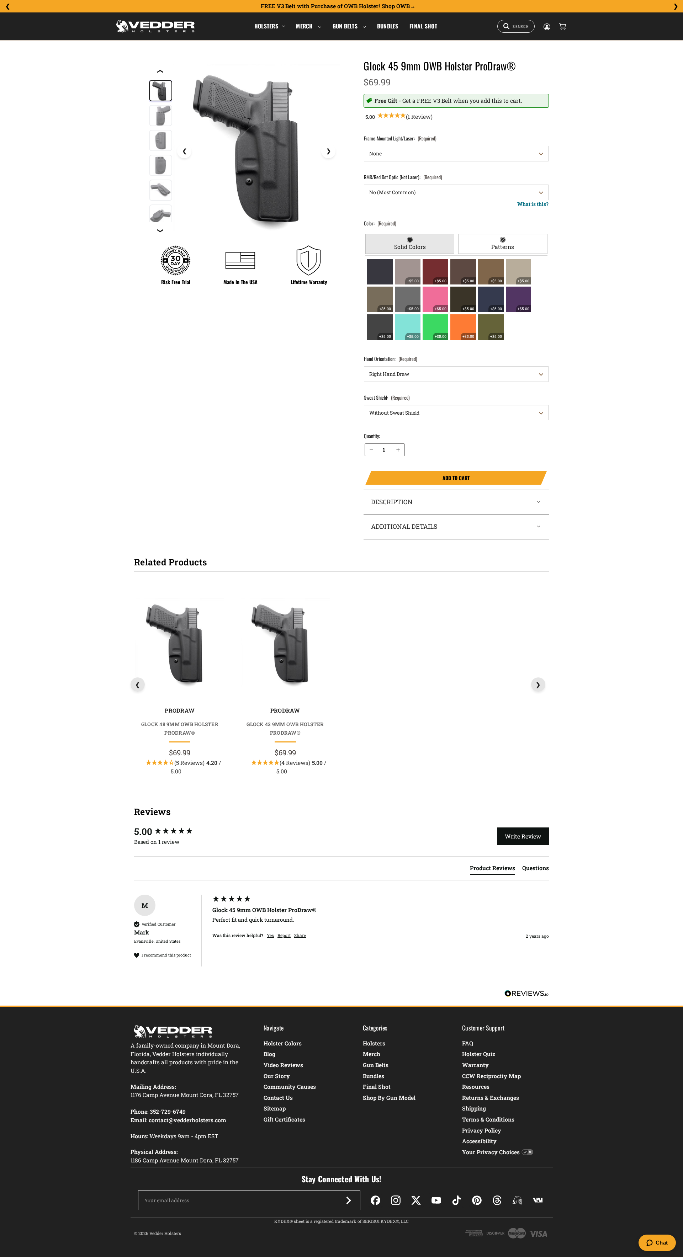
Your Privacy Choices (491, 1152)
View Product (179, 644)
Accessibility (479, 1141)
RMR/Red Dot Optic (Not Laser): (403, 177)
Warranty (475, 1065)
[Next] (676, 6)
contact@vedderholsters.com (187, 1120)
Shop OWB (396, 6)
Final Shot (423, 26)
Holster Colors (283, 1043)
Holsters (266, 26)
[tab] (410, 244)
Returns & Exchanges (490, 1097)
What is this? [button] (533, 204)
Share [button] (300, 935)
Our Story (277, 1076)
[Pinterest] (477, 1200)
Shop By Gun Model (389, 1097)
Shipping (474, 1108)
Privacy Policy (481, 1130)
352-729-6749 (168, 1111)
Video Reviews (283, 1065)
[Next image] (328, 151)
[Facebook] (375, 1200)
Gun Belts (346, 26)
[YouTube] (436, 1200)
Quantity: (372, 436)
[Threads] (497, 1200)
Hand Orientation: (390, 358)
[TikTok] (456, 1200)
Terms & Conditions (488, 1119)
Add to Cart (417, 478)
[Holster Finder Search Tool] (516, 26)
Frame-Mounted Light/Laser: (400, 138)
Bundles (387, 26)
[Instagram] (395, 1200)
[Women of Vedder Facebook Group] (517, 1200)
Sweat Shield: (387, 397)
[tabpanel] (456, 299)
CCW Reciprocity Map (491, 1076)
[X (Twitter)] (416, 1200)
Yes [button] (270, 935)
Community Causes (290, 1086)
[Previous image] (184, 151)
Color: (380, 223)
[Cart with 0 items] (562, 26)
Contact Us (278, 1097)
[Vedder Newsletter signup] (349, 1200)
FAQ (467, 1043)
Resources (475, 1086)
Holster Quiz (478, 1054)
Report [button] (284, 935)
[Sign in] (546, 26)
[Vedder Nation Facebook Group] (537, 1200)
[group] (171, 831)
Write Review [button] (523, 836)
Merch (305, 26)
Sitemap (275, 1108)
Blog (269, 1054)
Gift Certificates (284, 1119)
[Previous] (7, 6)
